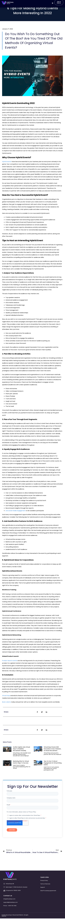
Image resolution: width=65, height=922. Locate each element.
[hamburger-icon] (52, 3)
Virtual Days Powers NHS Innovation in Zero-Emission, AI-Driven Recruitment (52, 748)
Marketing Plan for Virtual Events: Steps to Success (21, 762)
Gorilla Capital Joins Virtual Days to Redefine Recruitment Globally (21, 748)
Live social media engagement (16, 511)
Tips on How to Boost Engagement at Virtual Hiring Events (53, 763)
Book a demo (6, 702)
